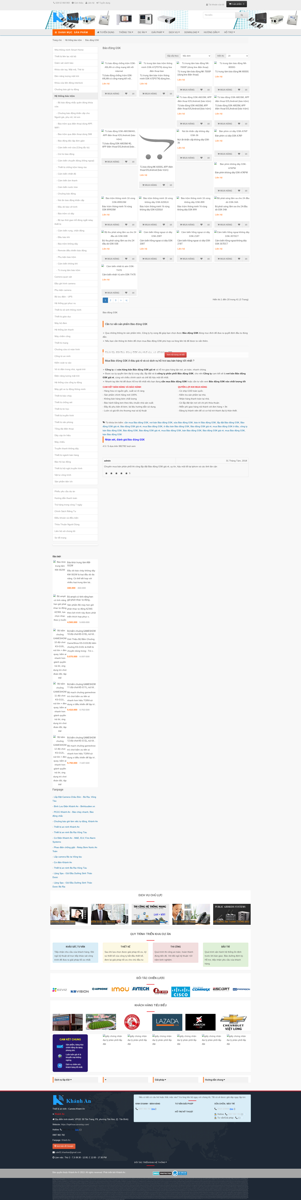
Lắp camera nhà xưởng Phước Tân (183, 1183)
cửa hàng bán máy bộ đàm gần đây (175, 1192)
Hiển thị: (220, 56)
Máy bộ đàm (61, 323)
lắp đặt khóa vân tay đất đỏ (122, 1189)
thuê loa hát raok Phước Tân (112, 1182)
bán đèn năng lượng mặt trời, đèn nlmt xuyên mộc (153, 1197)
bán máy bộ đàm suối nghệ (139, 1192)
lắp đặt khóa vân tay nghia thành (58, 1189)
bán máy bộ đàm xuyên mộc (160, 1192)
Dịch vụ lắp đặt (62, 1080)
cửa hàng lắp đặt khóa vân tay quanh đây (232, 1189)
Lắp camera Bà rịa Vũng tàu (68, 856)
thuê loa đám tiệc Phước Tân (105, 1181)
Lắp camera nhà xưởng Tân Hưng (174, 1183)
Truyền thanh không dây (67, 448)
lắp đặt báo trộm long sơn (90, 1188)
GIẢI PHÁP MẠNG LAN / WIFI (146, 921)
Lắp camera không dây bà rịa (166, 1183)
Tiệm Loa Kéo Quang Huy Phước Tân (230, 1182)
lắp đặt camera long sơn (104, 1187)
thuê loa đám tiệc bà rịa (113, 1181)
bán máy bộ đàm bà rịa (234, 1197)
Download (191, 32)
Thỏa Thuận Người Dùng (67, 524)
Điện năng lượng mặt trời (67, 376)
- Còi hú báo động (64, 154)
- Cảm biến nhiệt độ (65, 174)
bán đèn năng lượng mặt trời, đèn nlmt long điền (68, 1197)
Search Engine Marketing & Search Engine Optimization (112, 1199)
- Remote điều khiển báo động (71, 250)
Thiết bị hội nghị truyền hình (68, 468)
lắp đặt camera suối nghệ (162, 1187)
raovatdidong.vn (77, 1199)
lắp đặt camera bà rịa (69, 1193)
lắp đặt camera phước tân (91, 1187)
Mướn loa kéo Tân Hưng (202, 1181)
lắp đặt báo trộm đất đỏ (118, 1188)
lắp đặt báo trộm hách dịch (69, 1188)
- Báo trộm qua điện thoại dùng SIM (73, 134)
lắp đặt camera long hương (111, 1187)
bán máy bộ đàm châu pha (58, 1198)
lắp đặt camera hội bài (149, 1187)
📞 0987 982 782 (143, 1109)
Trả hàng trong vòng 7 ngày (68, 504)
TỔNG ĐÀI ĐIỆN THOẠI (183, 921)
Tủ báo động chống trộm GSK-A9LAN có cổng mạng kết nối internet (117, 78)
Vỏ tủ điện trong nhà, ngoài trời (70, 369)
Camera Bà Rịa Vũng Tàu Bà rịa (94, 1183)
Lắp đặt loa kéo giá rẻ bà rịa (215, 1183)
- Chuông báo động (65, 193)
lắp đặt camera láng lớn (169, 1187)
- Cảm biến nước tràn (66, 187)
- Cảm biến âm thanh (66, 180)
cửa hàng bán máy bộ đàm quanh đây (203, 1192)
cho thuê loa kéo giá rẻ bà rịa (144, 1182)
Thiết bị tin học (62, 409)
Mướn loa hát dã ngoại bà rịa (60, 1182)
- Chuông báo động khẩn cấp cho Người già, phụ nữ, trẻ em (72, 115)
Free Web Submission (191, 1198)
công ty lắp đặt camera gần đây (205, 1187)
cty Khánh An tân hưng (213, 1186)
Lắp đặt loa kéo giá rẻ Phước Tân (207, 1183)
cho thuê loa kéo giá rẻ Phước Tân (135, 1182)
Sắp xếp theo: (173, 56)
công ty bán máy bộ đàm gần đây (185, 1192)
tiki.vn (56, 1199)
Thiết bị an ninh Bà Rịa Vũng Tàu (70, 832)
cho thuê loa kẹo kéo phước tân (173, 1181)
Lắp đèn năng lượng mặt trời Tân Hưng (120, 1183)
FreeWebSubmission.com (210, 1198)
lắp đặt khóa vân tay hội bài (145, 1189)
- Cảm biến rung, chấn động (69, 230)
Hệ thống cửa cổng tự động (68, 382)
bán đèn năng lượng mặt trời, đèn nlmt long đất (80, 1197)
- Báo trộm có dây (64, 213)
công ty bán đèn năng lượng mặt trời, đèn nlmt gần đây (194, 1197)
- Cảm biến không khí (66, 263)
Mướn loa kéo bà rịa (214, 1181)
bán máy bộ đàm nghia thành (66, 1198)
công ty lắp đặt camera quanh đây (213, 1187)
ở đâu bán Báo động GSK (176, 426)
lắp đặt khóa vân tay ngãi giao (238, 1188)
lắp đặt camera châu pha (70, 1187)
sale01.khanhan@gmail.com (68, 1152)
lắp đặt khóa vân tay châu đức (230, 1188)
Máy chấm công (62, 336)
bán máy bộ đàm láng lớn (146, 1192)
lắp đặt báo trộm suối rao (179, 1188)
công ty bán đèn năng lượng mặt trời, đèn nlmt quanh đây (208, 1197)
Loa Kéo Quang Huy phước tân (142, 1181)
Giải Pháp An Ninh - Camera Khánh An (61, 1193)
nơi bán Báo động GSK (161, 422)
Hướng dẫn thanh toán (66, 498)
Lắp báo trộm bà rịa (113, 1183)
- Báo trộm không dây (66, 243)
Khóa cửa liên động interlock (69, 83)
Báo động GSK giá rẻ (130, 426)
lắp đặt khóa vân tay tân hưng (82, 1189)
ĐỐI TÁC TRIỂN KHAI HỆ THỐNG (150, 1162)
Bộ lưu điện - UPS (63, 296)
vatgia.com (54, 1199)
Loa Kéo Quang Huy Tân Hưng (180, 1181)
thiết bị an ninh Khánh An (226, 1186)
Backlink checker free (204, 1198)
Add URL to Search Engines (198, 1198)
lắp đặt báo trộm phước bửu (164, 1188)
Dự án (141, 32)
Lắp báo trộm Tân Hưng (101, 1183)
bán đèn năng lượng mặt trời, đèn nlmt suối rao (166, 1197)
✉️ (244, 1114)
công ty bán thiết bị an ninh (189, 1186)
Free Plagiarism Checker (222, 1198)
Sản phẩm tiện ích (64, 481)
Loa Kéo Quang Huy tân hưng (149, 1181)
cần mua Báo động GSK (136, 422)
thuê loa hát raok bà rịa (119, 1182)
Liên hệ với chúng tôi (65, 531)
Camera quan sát (63, 277)
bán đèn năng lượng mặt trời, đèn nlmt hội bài (92, 1197)
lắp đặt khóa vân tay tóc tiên (153, 1189)
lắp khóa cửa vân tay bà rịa (102, 1184)
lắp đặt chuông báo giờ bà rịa (242, 1189)
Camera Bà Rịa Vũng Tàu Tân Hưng (76, 1183)
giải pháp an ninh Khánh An (219, 1186)
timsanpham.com (81, 1199)
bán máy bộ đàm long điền (112, 1192)
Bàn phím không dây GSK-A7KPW (231, 172)
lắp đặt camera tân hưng (98, 1187)
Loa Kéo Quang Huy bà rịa (134, 1181)
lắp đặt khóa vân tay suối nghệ (161, 1189)
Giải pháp (157, 32)
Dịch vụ (173, 32)
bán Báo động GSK (191, 430)
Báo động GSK (92, 40)
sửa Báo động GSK (183, 422)
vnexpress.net (100, 1199)
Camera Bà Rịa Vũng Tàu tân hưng (147, 1184)
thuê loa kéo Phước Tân (87, 1181)
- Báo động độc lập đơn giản (70, 140)
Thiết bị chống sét (63, 402)
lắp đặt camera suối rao (189, 1187)
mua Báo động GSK (171, 430)
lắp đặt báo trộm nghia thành (62, 1188)
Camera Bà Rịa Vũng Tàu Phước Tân (85, 1183)
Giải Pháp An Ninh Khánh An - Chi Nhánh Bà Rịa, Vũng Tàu (237, 1186)
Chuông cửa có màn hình (67, 349)
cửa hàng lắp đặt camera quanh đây (222, 1187)
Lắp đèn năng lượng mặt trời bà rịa (140, 1183)
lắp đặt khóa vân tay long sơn (90, 1189)
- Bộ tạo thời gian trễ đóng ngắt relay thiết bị (74, 222)
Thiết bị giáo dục (63, 316)
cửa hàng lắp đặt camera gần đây (196, 1187)
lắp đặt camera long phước (124, 1187)
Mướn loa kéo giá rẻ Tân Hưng (222, 1182)
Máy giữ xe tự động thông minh (70, 389)
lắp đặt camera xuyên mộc (182, 1187)
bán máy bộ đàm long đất (119, 1192)
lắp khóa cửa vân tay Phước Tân (95, 1184)
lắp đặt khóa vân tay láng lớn (168, 1189)
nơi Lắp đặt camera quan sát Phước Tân (235, 1183)
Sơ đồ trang (60, 537)
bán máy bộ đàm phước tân (63, 1192)
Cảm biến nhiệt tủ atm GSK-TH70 (119, 274)
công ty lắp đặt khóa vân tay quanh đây (222, 1189)
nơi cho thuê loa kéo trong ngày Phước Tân (62, 1181)
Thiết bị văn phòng (64, 422)
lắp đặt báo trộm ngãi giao (243, 1187)
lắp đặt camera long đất (143, 1187)
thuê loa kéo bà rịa (92, 1181)
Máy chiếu (60, 442)
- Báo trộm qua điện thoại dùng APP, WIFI (73, 125)
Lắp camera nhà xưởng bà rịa (191, 1183)
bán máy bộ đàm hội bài (126, 1192)
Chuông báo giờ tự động (67, 89)
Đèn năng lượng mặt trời (67, 76)
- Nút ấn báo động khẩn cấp (69, 200)
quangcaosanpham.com (92, 1199)
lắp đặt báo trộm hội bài (138, 1188)
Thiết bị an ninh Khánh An (66, 827)
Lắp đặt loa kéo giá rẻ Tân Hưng (199, 1183)
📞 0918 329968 (222, 1109)
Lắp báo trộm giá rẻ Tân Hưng (163, 1186)
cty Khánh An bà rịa (195, 1186)
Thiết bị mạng (61, 343)
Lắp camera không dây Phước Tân (157, 1183)
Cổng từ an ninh (63, 356)
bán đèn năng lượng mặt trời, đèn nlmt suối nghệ (116, 1197)
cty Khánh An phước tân (207, 1186)
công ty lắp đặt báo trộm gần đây (195, 1188)
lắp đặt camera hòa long (118, 1187)
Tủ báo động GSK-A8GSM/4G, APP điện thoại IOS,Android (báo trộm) (118, 146)
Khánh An (66, 1140)
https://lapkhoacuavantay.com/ (75, 1124)
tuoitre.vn (97, 1199)
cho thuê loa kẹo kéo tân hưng (164, 1181)
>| (126, 300)
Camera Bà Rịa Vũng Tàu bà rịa (129, 1184)
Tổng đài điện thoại (64, 428)
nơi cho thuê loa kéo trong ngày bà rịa (72, 1181)
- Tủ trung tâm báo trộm (67, 270)
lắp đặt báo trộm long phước (111, 1188)
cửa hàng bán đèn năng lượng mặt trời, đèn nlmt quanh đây (223, 1197)
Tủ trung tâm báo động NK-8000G (232, 71)
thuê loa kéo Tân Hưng (80, 1181)
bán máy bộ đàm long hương (84, 1192)
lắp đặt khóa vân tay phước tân (74, 1189)
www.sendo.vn (59, 1199)
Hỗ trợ (229, 32)
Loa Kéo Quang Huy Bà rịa (196, 1181)
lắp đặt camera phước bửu (175, 1187)
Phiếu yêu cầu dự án (65, 491)
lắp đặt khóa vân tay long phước (115, 1189)
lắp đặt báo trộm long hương (97, 1188)
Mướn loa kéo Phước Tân (209, 1181)
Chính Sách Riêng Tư (65, 511)
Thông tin (125, 32)
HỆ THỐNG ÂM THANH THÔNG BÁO (231, 921)
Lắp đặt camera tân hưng (61, 1183)
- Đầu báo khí (62, 237)
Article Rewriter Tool (228, 1198)
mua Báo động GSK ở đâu (226, 426)
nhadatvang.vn (72, 1199)
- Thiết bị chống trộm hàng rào (71, 167)
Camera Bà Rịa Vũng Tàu (245, 1182)
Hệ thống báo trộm (73, 40)
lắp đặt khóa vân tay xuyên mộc (185, 1189)
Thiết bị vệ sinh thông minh (68, 310)
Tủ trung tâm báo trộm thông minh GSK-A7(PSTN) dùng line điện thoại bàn (155, 78)
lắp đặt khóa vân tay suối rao (193, 1189)
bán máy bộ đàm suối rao (168, 1192)
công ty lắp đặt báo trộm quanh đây (204, 1188)
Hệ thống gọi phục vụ (65, 303)
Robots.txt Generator (244, 1198)
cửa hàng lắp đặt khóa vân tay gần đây (202, 1189)
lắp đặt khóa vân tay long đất (138, 1189)
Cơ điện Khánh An (63, 862)
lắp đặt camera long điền (137, 1187)
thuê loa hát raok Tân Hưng (105, 1182)
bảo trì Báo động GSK (205, 422)
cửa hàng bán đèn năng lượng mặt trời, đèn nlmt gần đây (179, 1197)
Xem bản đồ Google (64, 1146)
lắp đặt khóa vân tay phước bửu (177, 1189)
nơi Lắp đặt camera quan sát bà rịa (102, 1186)
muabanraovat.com (63, 1199)
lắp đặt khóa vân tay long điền (130, 1189)
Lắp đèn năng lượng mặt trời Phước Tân (130, 1183)
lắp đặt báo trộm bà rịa (230, 1187)
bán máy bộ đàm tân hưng (70, 1192)
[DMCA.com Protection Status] (162, 1173)
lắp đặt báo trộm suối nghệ (150, 1188)
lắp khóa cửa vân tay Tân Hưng (86, 1184)
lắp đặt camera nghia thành (77, 1187)
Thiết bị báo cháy (63, 395)
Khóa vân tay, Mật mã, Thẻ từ (69, 69)
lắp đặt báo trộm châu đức (236, 1187)
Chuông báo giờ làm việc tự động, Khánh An (76, 821)
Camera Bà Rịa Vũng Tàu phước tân (138, 1184)
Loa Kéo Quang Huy (118, 1181)
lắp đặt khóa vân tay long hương (98, 1189)
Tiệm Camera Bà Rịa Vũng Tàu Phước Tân (173, 1186)
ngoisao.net (103, 1199)
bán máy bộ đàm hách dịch (56, 1192)
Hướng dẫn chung (214, 1080)
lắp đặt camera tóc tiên (155, 1187)
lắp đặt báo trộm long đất (131, 1188)
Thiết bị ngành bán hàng (67, 455)
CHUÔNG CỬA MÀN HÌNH (62, 921)
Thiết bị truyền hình (64, 415)
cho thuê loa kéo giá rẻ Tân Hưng (127, 1182)
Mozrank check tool (216, 1198)
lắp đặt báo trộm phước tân (76, 1188)
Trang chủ (57, 40)
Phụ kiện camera (63, 290)
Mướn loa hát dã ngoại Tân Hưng (239, 1181)
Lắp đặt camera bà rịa (55, 1183)
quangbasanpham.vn (86, 1199)
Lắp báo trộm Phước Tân (107, 1183)
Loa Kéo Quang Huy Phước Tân (188, 1181)
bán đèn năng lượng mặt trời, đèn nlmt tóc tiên (104, 1197)
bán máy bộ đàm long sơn (77, 1192)
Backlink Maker (240, 1198)
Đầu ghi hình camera (65, 283)
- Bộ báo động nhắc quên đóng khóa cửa (74, 104)
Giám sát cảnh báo (64, 63)
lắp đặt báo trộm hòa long (104, 1188)
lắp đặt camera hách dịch (84, 1187)
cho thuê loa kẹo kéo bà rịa (156, 1181)
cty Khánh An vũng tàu (201, 1186)
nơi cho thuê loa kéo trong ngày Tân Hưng (153, 1182)
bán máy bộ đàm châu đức (240, 1197)
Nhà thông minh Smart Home (69, 50)
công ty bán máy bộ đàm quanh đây (193, 1192)
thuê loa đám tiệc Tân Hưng (98, 1181)
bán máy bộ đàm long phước (98, 1192)
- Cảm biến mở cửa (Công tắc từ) (72, 147)
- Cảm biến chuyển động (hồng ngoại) (74, 160)
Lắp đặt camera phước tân (68, 1183)
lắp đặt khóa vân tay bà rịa (222, 1188)
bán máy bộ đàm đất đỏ (106, 1192)
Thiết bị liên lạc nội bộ (65, 56)
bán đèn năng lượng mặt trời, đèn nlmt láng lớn (128, 1197)
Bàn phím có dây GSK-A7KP (228, 135)
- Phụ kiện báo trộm (65, 257)
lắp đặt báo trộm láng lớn (157, 1188)
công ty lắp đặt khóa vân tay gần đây (212, 1189)
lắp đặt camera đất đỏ (131, 1187)
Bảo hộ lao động (63, 462)
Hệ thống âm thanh (64, 329)
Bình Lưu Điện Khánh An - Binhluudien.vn (74, 806)
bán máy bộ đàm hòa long (91, 1192)
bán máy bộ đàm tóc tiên (132, 1192)
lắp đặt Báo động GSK (228, 422)
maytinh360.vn (68, 1199)
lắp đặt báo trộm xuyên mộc (171, 1188)
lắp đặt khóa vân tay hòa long (106, 1189)
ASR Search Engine (122, 1199)
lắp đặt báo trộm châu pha (72, 1194)
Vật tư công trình (63, 475)
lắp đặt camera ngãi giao (64, 1187)
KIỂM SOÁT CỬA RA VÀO (103, 921)
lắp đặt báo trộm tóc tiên (144, 1188)
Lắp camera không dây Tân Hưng (149, 1183)
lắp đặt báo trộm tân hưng (83, 1188)
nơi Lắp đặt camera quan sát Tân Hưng (224, 1183)
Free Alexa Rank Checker (234, 1198)
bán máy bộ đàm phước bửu (153, 1192)
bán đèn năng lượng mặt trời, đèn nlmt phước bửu (141, 1197)
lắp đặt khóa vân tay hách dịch (66, 1189)
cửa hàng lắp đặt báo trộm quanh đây (214, 1188)
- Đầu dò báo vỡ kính (66, 207)
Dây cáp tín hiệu (63, 435)
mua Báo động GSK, (153, 426)
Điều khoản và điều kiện (66, 518)
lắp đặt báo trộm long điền (124, 1188)
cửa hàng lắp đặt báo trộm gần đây (186, 1188)
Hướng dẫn (211, 32)
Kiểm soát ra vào (63, 362)
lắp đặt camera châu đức (57, 1187)
